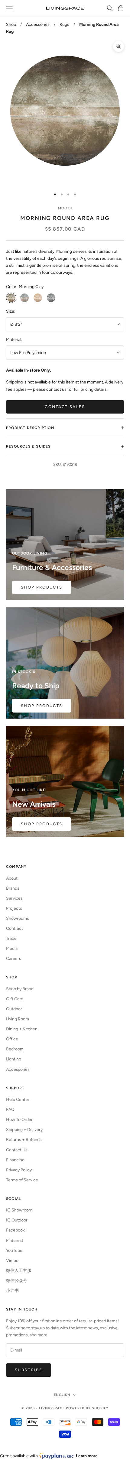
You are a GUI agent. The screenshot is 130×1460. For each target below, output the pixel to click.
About (12, 878)
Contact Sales (65, 406)
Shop (11, 24)
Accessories (38, 24)
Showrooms (17, 918)
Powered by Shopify (87, 1408)
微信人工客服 (18, 1270)
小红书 (12, 1290)
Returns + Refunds (24, 1139)
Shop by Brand (20, 988)
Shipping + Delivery (24, 1129)
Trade (11, 938)
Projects (14, 908)
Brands (12, 888)
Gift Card (14, 998)
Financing (15, 1160)
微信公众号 (16, 1280)
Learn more (87, 1455)
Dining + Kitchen (21, 1029)
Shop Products (41, 587)
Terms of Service (22, 1180)
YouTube (14, 1250)
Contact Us (17, 1150)
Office (12, 1039)
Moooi (65, 208)
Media (12, 948)
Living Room (17, 1019)
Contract (14, 928)
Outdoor (14, 1009)
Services (14, 898)
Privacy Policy (19, 1170)
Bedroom (15, 1049)
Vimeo (12, 1260)
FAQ (10, 1109)
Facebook (15, 1230)
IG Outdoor (17, 1220)
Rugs (64, 24)
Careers (13, 958)
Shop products (41, 705)
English (62, 1395)
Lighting (13, 1059)
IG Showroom (19, 1210)
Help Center (17, 1099)
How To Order (19, 1119)
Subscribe (28, 1370)
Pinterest (14, 1240)
